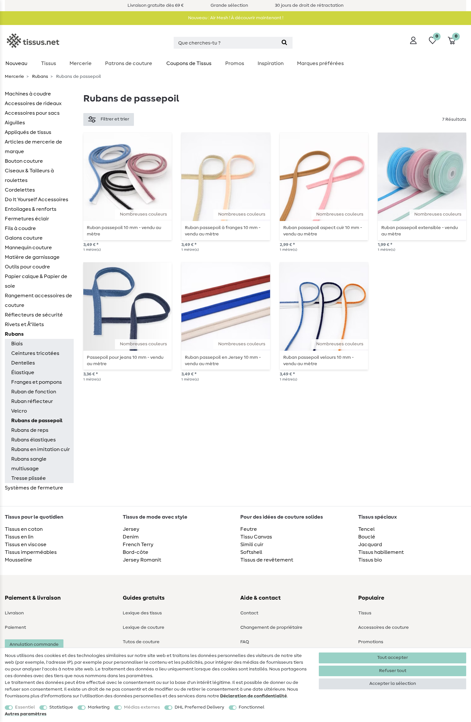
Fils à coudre (20, 228)
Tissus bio (370, 559)
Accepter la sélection (392, 683)
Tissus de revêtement (266, 559)
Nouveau (16, 63)
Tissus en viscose (25, 544)
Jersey (131, 529)
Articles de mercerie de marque (33, 146)
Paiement (15, 627)
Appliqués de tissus (28, 132)
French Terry (138, 544)
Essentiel (25, 707)
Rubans (39, 76)
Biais (17, 343)
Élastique (22, 372)
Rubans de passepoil (36, 420)
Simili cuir (251, 544)
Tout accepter (392, 657)
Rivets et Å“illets (24, 324)
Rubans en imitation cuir (40, 449)
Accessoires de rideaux (33, 103)
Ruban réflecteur (32, 401)
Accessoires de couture (383, 627)
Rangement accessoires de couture (38, 300)
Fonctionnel (251, 707)
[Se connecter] (413, 40)
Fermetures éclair (27, 218)
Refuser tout (392, 671)
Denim (131, 536)
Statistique (61, 707)
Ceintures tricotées (35, 353)
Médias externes (142, 707)
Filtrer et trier (115, 119)
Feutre (248, 529)
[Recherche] (284, 43)
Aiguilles (15, 122)
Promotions (370, 642)
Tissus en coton (24, 529)
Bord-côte (135, 552)
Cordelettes (20, 190)
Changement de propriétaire (271, 627)
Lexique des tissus (142, 613)
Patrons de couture (128, 63)
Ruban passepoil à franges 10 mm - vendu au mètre (222, 231)
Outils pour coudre (27, 266)
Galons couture (24, 238)
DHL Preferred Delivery (199, 707)
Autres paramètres (25, 714)
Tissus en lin (19, 536)
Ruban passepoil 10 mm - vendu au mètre (124, 231)
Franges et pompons (36, 382)
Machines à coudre (28, 93)
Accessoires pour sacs (32, 113)
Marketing (99, 707)
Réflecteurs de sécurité (34, 314)
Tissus (48, 63)
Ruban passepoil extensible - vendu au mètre (419, 231)
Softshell (251, 552)
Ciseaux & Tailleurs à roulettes (29, 175)
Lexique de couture (143, 627)
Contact (249, 613)
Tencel (366, 529)
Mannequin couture (28, 247)
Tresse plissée (28, 478)
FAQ (244, 642)
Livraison (14, 613)
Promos (234, 63)
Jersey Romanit (142, 559)
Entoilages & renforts (30, 209)
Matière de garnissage (32, 257)
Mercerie (81, 63)
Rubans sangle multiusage (28, 463)
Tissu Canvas (256, 536)
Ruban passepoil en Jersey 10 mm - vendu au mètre (223, 360)
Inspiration (271, 63)
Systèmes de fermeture (34, 487)
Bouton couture (24, 161)
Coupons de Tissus (188, 63)
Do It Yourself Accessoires (36, 199)
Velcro (19, 411)
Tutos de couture (141, 642)
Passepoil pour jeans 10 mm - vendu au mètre (125, 360)
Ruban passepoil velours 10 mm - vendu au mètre (318, 360)
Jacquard (370, 544)
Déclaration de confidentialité (253, 696)
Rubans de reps (29, 430)
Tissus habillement (381, 552)
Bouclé (366, 536)
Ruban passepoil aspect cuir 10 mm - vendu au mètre (322, 231)
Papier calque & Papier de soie (36, 281)
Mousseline (18, 559)
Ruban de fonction (33, 391)
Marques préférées (320, 63)
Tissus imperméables (31, 552)
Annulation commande (34, 644)
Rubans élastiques (33, 439)
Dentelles (23, 362)
